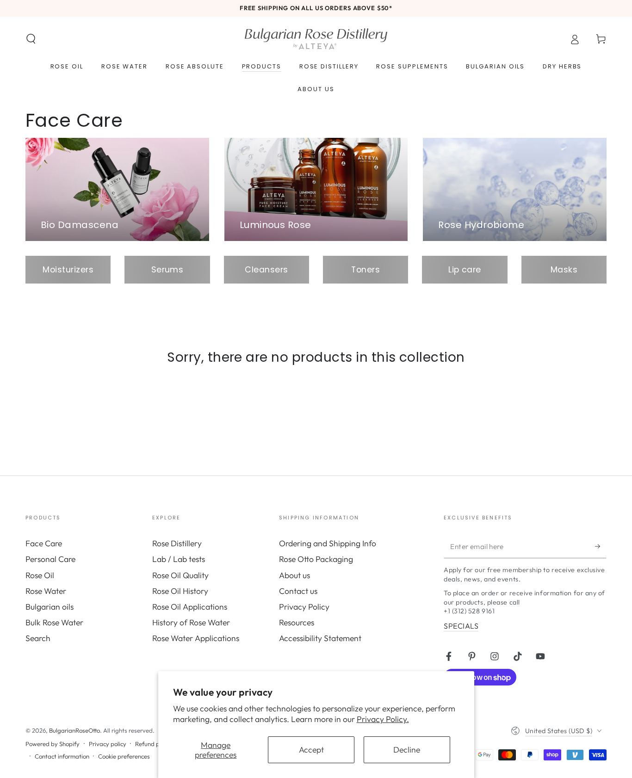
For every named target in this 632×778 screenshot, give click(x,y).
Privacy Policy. (383, 719)
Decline (406, 749)
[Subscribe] (601, 546)
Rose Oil (39, 575)
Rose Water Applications (195, 638)
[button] (31, 39)
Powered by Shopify (52, 743)
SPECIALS (461, 625)
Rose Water (45, 591)
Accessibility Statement (320, 638)
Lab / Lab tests (178, 559)
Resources (296, 622)
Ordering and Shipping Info (327, 543)
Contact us (298, 591)
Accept (311, 749)
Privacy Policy (304, 606)
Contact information (62, 756)
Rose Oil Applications (189, 606)
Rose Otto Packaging (316, 559)
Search (37, 638)
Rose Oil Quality (180, 575)
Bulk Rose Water (54, 622)
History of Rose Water (191, 622)
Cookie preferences (124, 756)
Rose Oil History (180, 591)
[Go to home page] (316, 38)
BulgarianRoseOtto (74, 730)
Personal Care (50, 559)
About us (294, 575)
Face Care (43, 543)
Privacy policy (107, 743)
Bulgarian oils (49, 606)
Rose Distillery (177, 543)
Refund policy (153, 743)
